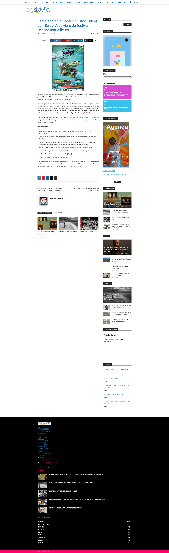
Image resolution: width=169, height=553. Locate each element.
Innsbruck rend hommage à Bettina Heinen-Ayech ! (65, 508)
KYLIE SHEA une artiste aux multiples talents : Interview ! (121, 274)
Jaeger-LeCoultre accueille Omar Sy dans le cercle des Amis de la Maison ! (116, 249)
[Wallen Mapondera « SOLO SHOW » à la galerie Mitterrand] (106, 307)
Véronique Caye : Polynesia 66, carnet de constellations (120, 320)
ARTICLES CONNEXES (45, 213)
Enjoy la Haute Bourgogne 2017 (115, 394)
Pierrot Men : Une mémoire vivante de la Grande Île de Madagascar (121, 211)
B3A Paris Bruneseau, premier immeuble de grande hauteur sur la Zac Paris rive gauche (50, 189)
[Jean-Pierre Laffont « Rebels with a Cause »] (89, 223)
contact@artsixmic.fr (50, 463)
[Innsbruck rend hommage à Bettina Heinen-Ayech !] (42, 510)
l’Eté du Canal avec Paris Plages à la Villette (118, 369)
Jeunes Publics (89, 2)
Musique (100, 2)
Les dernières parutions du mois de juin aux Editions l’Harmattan (86, 189)
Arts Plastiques (57, 2)
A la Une (45, 2)
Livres (78, 2)
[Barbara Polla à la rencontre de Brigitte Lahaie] (106, 268)
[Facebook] (39, 178)
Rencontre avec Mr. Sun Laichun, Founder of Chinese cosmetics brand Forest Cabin (121, 259)
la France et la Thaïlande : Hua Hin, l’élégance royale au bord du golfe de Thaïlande (121, 226)
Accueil (26, 2)
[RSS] (48, 467)
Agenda (135, 2)
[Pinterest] (43, 178)
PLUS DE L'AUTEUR (58, 213)
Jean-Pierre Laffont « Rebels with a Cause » (63, 491)
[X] (53, 467)
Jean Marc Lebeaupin (45, 33)
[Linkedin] (47, 178)
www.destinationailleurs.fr (75, 166)
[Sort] (104, 74)
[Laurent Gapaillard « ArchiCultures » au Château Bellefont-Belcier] (106, 314)
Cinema (69, 2)
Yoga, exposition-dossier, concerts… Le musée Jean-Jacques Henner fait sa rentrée (46, 233)
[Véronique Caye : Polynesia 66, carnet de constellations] (106, 321)
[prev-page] (38, 238)
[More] (95, 40)
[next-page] (41, 238)
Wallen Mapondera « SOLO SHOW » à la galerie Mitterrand (121, 306)
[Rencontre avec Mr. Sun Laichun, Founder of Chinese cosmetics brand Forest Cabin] (106, 259)
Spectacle (110, 2)
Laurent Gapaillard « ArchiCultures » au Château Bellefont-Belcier (121, 313)
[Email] (51, 178)
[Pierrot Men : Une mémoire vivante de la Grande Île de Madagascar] (68, 223)
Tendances (122, 2)
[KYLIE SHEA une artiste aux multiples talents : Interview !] (106, 275)
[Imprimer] (55, 178)
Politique (35, 2)
